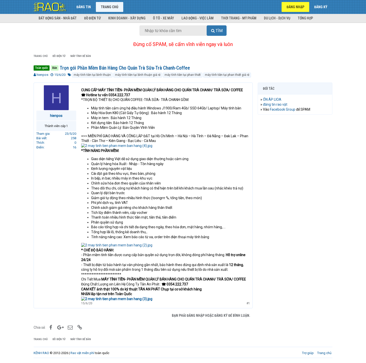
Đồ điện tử (92, 18)
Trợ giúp (308, 353)
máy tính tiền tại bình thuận (92, 75)
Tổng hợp (305, 18)
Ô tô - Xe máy (163, 18)
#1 (248, 303)
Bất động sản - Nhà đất (58, 18)
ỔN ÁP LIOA (272, 99)
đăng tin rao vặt (275, 104)
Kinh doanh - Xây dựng (126, 18)
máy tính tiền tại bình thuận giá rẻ (137, 75)
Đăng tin (83, 7)
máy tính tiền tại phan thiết (183, 75)
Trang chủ (109, 7)
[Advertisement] (295, 194)
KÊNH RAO (41, 353)
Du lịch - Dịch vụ (277, 18)
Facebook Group (282, 109)
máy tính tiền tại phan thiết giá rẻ (227, 75)
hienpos (42, 75)
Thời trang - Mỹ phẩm (238, 18)
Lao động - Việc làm (198, 18)
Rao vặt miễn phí (82, 353)
